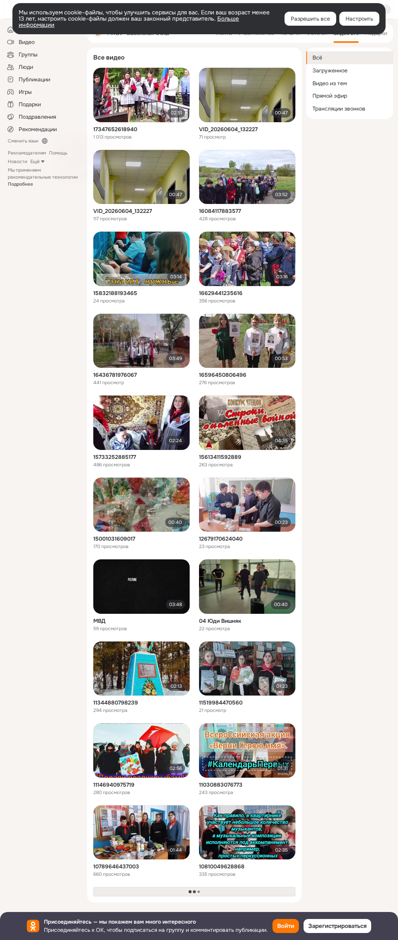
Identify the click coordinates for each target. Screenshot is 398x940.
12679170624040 (221, 538)
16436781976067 (115, 374)
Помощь (58, 153)
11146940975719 (113, 784)
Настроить (359, 18)
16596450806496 (222, 374)
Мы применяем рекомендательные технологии (43, 177)
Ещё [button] (35, 161)
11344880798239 (115, 702)
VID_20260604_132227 (228, 129)
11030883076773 (221, 784)
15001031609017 (114, 538)
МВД (99, 620)
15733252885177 (114, 456)
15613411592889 (220, 456)
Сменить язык (23, 141)
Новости (17, 161)
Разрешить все (310, 18)
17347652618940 (115, 129)
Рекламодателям (27, 153)
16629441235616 (221, 293)
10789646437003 (116, 866)
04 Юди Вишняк (220, 620)
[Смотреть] (141, 95)
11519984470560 (221, 702)
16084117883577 (220, 210)
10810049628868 (221, 866)
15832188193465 (115, 293)
